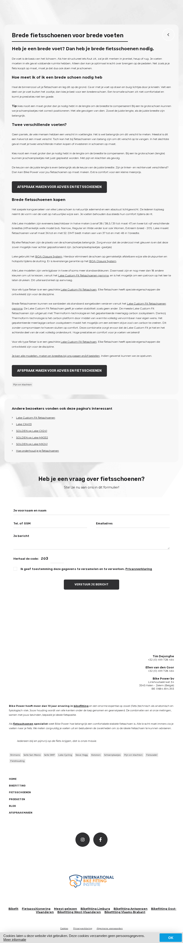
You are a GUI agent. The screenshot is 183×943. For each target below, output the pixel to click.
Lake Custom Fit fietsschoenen (35, 417)
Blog (12, 806)
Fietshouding (17, 761)
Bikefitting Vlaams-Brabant (124, 912)
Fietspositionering (36, 908)
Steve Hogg (82, 755)
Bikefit (13, 908)
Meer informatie (14, 939)
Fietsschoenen (20, 792)
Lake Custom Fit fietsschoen (79, 289)
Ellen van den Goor (160, 667)
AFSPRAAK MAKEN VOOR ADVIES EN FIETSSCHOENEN (59, 187)
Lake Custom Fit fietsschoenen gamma (83, 275)
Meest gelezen (65, 908)
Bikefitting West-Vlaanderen (79, 912)
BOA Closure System (48, 256)
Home (13, 779)
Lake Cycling (65, 755)
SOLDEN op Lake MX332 (32, 437)
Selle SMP (49, 755)
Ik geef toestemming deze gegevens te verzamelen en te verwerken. (86, 569)
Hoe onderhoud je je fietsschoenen (37, 450)
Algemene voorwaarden (110, 928)
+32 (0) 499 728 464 (161, 659)
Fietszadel (151, 755)
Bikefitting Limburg (95, 908)
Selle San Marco (32, 755)
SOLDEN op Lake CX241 (31, 430)
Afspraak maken (20, 812)
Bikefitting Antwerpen (131, 908)
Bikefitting (17, 785)
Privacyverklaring (138, 569)
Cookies (64, 928)
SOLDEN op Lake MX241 (32, 444)
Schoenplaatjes (112, 755)
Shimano (15, 755)
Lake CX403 (24, 424)
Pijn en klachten (22, 384)
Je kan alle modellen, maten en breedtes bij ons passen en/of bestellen (56, 355)
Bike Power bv (163, 678)
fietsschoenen (23, 723)
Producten (17, 799)
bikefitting (81, 705)
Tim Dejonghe (163, 656)
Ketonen (96, 755)
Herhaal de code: (26, 558)
